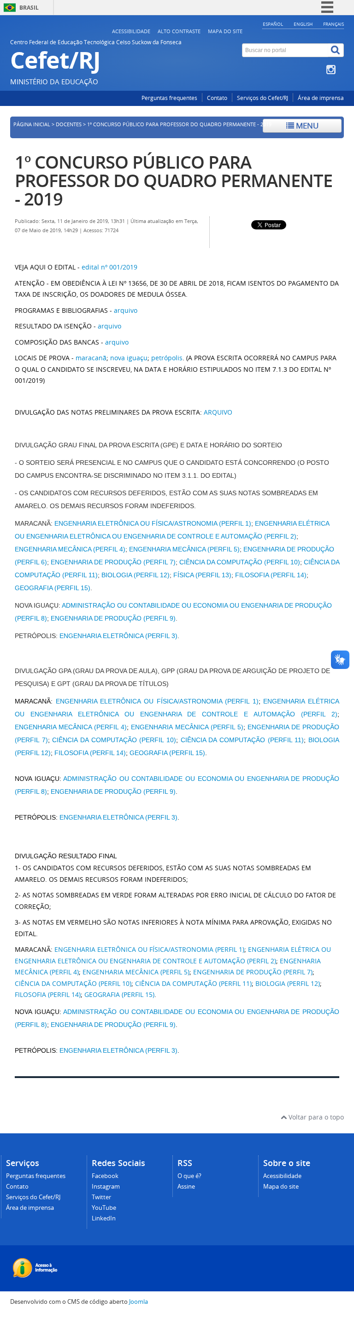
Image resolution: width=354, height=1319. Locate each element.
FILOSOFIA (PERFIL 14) (271, 575)
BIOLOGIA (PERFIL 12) (135, 575)
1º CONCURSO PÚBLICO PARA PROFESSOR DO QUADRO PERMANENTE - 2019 (173, 180)
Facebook (105, 1176)
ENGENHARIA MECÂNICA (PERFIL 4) (70, 549)
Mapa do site (225, 31)
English (303, 24)
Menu (306, 125)
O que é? (189, 1176)
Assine (186, 1186)
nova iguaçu (129, 357)
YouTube (104, 1208)
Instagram (106, 1186)
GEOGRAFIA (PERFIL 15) (52, 588)
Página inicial (31, 124)
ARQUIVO (218, 412)
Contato (217, 98)
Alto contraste (179, 31)
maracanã (91, 357)
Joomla (138, 1302)
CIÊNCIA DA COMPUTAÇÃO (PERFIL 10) (239, 562)
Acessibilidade (131, 31)
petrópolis (167, 357)
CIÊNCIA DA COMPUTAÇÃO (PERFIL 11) (242, 740)
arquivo (125, 310)
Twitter (101, 1197)
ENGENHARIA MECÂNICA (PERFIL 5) (184, 549)
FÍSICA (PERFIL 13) (202, 575)
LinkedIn (104, 1218)
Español (273, 24)
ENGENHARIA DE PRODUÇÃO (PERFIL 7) (113, 562)
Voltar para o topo (315, 1117)
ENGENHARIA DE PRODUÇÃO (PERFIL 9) (113, 618)
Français (333, 24)
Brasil (29, 8)
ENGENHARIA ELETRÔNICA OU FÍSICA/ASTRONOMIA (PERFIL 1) (152, 523)
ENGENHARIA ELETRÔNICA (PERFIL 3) (118, 635)
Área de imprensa (321, 98)
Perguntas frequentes (169, 98)
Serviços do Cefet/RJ (262, 98)
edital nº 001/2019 (109, 267)
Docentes (69, 124)
